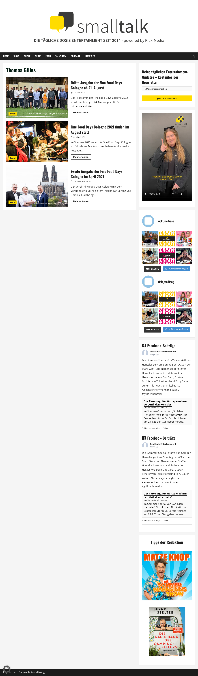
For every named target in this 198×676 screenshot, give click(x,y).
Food (48, 56)
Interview (90, 56)
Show (16, 56)
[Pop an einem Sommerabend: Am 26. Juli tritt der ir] (184, 256)
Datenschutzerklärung (32, 672)
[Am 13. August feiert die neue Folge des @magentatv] (150, 238)
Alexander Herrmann (154, 389)
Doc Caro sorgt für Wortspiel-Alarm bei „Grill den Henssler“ (165, 402)
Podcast (75, 56)
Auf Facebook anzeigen (151, 428)
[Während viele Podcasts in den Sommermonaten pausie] (184, 238)
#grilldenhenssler (152, 394)
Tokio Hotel (163, 381)
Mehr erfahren (82, 113)
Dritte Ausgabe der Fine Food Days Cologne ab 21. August (37, 97)
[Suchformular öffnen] (194, 56)
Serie (38, 56)
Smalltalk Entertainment (163, 351)
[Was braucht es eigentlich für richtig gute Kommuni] (167, 238)
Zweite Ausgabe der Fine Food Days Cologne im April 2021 (37, 186)
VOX (180, 364)
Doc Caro (168, 377)
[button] (7, 669)
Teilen (166, 428)
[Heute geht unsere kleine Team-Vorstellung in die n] (167, 256)
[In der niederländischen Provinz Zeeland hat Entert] (150, 256)
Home (6, 56)
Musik (27, 56)
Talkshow (60, 56)
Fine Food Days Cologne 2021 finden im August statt (37, 141)
